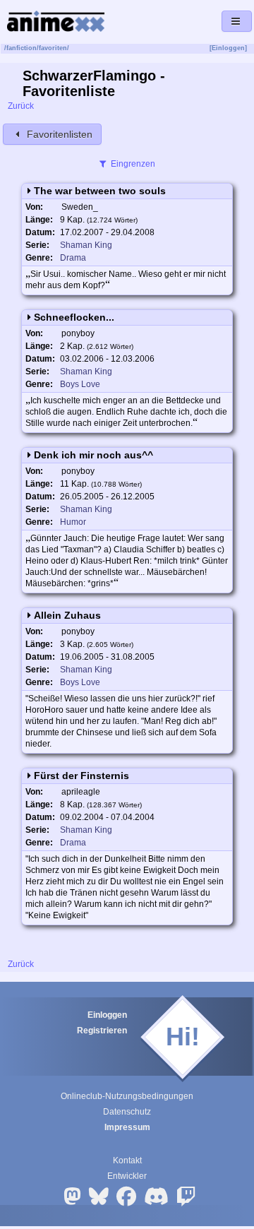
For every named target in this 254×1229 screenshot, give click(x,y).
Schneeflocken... (74, 317)
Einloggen (107, 1015)
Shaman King (86, 245)
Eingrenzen (132, 164)
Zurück (20, 106)
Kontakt (127, 1160)
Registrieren (102, 1030)
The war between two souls (100, 190)
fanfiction (21, 48)
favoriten (53, 48)
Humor (73, 522)
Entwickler (127, 1176)
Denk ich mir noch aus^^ (93, 455)
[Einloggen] (228, 48)
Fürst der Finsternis (81, 775)
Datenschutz (127, 1112)
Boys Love (80, 384)
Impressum (127, 1127)
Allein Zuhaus (67, 615)
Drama (73, 258)
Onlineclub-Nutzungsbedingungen (127, 1096)
